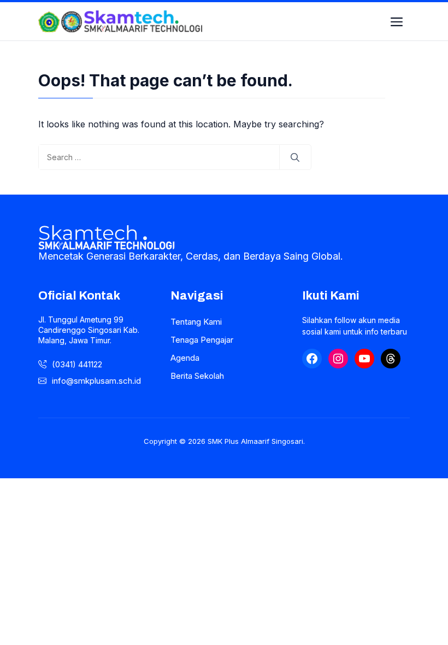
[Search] (295, 157)
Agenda (184, 358)
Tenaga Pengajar (201, 340)
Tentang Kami (196, 321)
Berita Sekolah (197, 376)
